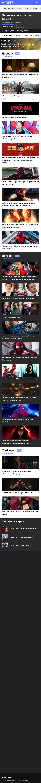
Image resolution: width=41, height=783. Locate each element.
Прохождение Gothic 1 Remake (12, 8)
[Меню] (3, 2)
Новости (17, 35)
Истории (25, 35)
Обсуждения (34, 35)
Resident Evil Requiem (30, 8)
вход (37, 2)
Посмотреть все (7, 56)
